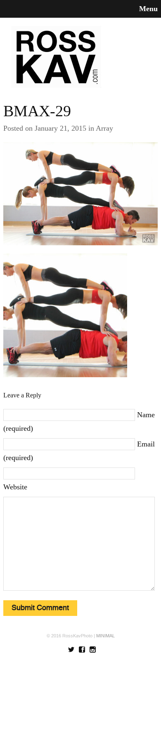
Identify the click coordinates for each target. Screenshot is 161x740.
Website (15, 487)
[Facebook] (82, 649)
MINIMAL (105, 635)
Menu (148, 9)
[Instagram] (93, 649)
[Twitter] (71, 649)
